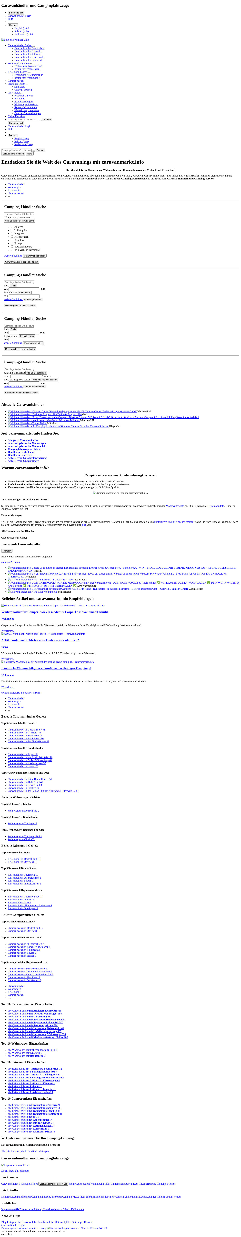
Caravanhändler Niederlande (29, 57)
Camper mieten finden (34, 386)
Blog (4, 1222)
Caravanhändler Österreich (28, 51)
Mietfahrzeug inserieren (26, 110)
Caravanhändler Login (19, 15)
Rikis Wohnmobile (47, 591)
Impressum (7, 1209)
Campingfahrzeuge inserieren (46, 1196)
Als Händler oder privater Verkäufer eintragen (25, 1151)
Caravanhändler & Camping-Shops (19, 1183)
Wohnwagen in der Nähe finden (20, 305)
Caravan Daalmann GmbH (174, 588)
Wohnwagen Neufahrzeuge (28, 66)
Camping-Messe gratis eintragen (79, 1196)
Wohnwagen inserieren (26, 104)
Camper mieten (16, 80)
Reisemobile (14, 190)
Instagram (12, 1222)
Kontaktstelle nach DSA (56, 1209)
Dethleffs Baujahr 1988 (69, 414)
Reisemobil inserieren (25, 107)
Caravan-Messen (23, 89)
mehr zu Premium (10, 562)
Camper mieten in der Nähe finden (21, 392)
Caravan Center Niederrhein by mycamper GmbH (111, 411)
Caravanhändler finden (20, 45)
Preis (13, 285)
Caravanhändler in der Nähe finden (21, 262)
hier (84, 524)
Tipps (4, 647)
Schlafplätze (24, 292)
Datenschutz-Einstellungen (15, 1170)
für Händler (14, 92)
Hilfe (10, 18)
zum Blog (19, 86)
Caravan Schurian (99, 426)
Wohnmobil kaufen (100, 1183)
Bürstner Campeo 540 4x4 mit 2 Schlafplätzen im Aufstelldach (167, 417)
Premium (19, 98)
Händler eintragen (23, 101)
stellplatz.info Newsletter (42, 1222)
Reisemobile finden (33, 343)
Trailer (43, 423)
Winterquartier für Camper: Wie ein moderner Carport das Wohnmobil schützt (54, 612)
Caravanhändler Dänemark (28, 60)
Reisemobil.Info (216, 506)
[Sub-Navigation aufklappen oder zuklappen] (33, 46)
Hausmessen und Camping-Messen (157, 1183)
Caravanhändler (16, 184)
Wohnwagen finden (33, 299)
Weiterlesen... (8, 630)
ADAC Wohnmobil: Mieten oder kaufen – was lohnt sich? (40, 640)
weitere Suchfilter (13, 255)
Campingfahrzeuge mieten (125, 1183)
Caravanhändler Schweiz (27, 54)
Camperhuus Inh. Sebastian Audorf (56, 579)
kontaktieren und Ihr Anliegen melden (173, 521)
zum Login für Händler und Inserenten (161, 1196)
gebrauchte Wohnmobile (27, 77)
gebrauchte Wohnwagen (27, 69)
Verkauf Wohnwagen (19, 217)
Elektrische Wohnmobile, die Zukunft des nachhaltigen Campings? (46, 668)
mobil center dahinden (68, 420)
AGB (16, 1209)
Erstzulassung (27, 336)
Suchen (47, 119)
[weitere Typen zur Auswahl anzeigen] (9, 196)
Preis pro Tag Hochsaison (44, 379)
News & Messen (17, 83)
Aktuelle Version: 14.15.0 (93, 1228)
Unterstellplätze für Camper (69, 1222)
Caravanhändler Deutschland (29, 48)
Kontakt (136, 1196)
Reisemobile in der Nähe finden (20, 349)
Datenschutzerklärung (31, 1209)
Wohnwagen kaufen (18, 63)
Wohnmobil (7, 618)
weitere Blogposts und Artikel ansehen (21, 692)
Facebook (23, 1222)
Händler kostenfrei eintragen (16, 1196)
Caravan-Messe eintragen (27, 113)
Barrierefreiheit (16, 13)
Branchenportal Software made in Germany (40, 1228)
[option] (21, 28)
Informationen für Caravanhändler (114, 1196)
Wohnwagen (14, 187)
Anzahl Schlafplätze (36, 373)
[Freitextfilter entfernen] (40, 120)
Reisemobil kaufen (18, 72)
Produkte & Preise (23, 95)
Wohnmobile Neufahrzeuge (28, 74)
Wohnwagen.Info (175, 506)
